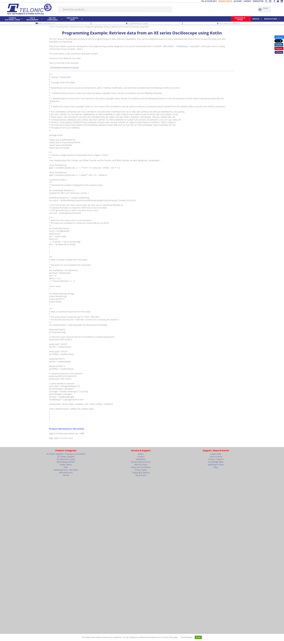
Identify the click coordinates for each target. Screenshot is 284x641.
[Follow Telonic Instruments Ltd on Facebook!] (274, 1)
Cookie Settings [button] (186, 637)
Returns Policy (140, 464)
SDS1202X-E (168, 46)
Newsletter (141, 459)
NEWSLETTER (258, 1)
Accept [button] (198, 637)
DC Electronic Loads (66, 459)
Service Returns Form (141, 462)
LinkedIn (279, 45)
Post (277, 41)
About (141, 454)
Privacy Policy (141, 470)
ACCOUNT (238, 1)
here (79, 49)
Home (51, 27)
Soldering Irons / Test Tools (66, 470)
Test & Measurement (65, 462)
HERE (82, 433)
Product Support (216, 459)
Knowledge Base (61, 27)
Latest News (215, 454)
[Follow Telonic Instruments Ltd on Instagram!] (270, 1)
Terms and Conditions (141, 467)
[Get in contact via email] (278, 52)
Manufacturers (66, 472)
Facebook (279, 37)
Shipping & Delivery (141, 472)
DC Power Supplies (65, 456)
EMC (66, 467)
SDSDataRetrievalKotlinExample (64, 67)
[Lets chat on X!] (266, 1)
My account (141, 475)
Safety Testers (66, 464)
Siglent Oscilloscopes (63, 438)
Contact (140, 456)
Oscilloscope (182, 46)
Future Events (216, 456)
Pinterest (279, 48)
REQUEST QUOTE (225, 1)
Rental (66, 475)
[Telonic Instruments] (29, 9)
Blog (216, 467)
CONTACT (247, 1)
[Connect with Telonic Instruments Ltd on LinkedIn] (281, 1)
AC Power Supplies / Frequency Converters (65, 454)
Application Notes (77, 27)
